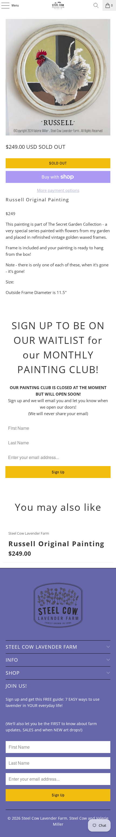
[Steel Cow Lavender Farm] (58, 5)
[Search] (96, 5)
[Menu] (2, 5)
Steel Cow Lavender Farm (44, 818)
